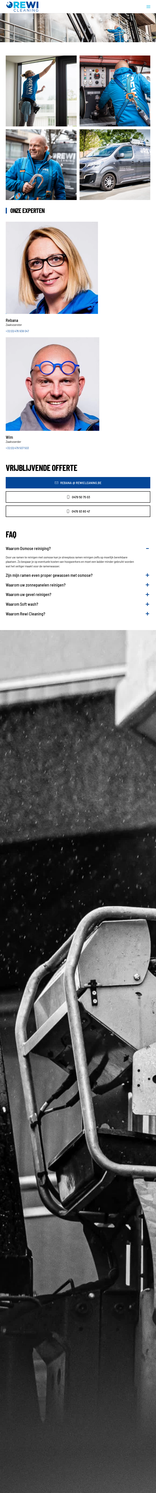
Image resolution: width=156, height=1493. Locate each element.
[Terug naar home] (22, 6)
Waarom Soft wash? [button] (22, 604)
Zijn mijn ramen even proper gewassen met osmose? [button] (49, 575)
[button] (148, 6)
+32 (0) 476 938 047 (17, 331)
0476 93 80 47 (81, 511)
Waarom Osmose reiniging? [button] (28, 548)
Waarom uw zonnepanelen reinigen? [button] (36, 584)
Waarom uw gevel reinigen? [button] (28, 594)
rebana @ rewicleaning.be (80, 483)
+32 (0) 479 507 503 (17, 448)
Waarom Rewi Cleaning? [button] (25, 613)
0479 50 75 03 (81, 497)
